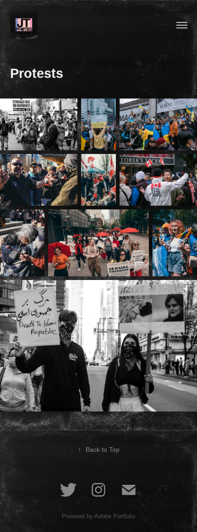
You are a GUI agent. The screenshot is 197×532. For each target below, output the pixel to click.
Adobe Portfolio (114, 516)
